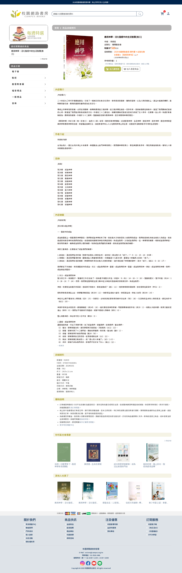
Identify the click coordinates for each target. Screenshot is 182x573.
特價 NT (107, 48)
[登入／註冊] (168, 13)
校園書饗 (70, 534)
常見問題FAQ (31, 524)
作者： (107, 41)
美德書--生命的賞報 (93, 464)
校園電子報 (152, 524)
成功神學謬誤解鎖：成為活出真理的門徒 (125, 465)
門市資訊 (29, 531)
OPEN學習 (152, 534)
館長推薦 (70, 527)
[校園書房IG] (82, 564)
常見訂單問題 (74, 407)
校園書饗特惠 (112, 524)
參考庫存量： (110, 60)
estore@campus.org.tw (94, 552)
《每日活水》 (153, 527)
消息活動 (29, 538)
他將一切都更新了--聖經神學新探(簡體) (65, 465)
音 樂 (14, 103)
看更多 (61, 345)
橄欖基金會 (116, 44)
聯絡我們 (29, 527)
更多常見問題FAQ (67, 425)
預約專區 (110, 531)
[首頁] (29, 13)
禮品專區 (70, 531)
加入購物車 (113, 68)
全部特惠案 (111, 527)
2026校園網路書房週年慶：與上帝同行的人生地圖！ (91, 2)
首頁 (56, 27)
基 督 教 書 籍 (18, 84)
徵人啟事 (29, 534)
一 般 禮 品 (16, 96)
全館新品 (70, 524)
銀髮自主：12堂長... (111, 502)
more (168, 440)
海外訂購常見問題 (86, 422)
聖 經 (14, 77)
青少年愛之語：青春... (158, 502)
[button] (98, 37)
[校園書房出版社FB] (88, 564)
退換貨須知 (83, 419)
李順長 (113, 41)
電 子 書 (15, 71)
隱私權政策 (30, 541)
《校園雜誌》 (153, 531)
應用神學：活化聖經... (64, 502)
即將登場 (70, 538)
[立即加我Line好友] (99, 564)
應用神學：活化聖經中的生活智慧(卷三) (27, 52)
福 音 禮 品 (16, 90)
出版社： (108, 44)
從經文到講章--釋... (134, 502)
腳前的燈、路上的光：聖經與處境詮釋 (154, 465)
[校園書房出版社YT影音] (94, 564)
